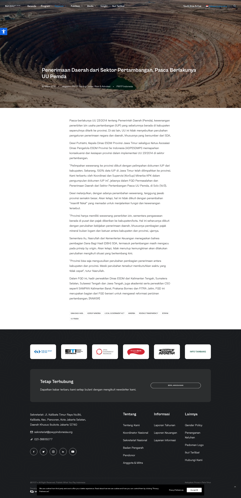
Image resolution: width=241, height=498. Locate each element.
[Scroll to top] (235, 486)
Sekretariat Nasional (135, 440)
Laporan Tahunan (164, 425)
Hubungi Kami (193, 460)
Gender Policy (193, 425)
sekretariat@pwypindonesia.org (53, 432)
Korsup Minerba (94, 313)
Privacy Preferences (176, 490)
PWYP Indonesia (124, 86)
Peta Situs (206, 482)
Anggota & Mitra (133, 462)
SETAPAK (165, 313)
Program (45, 6)
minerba (131, 313)
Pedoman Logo (194, 445)
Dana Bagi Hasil (77, 313)
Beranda (31, 6)
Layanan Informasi (165, 440)
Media (90, 6)
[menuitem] (32, 6)
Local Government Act (114, 313)
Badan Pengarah (133, 447)
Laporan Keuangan (165, 432)
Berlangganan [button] (175, 385)
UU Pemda (75, 319)
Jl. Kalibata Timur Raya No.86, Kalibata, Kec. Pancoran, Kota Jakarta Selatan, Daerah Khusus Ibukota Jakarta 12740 (58, 419)
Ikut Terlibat (118, 6)
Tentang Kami (131, 425)
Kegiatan (59, 6)
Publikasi (75, 6)
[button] (3, 31)
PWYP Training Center (82, 86)
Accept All (194, 490)
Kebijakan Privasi (192, 482)
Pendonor (129, 455)
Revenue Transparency (148, 313)
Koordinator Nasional (135, 432)
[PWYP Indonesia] (13, 6)
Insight (104, 6)
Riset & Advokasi (102, 86)
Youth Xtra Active (192, 6)
